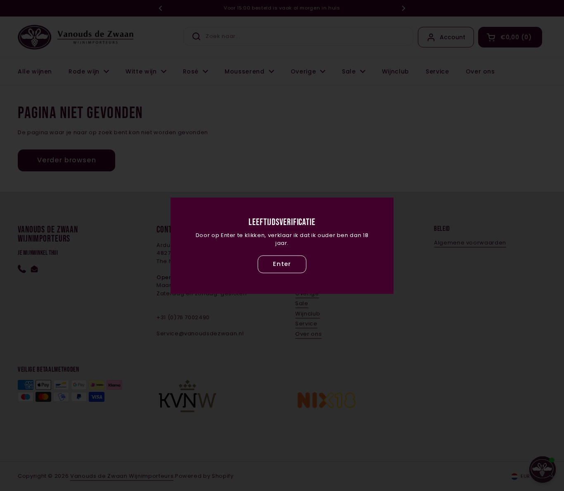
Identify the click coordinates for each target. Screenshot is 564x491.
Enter (282, 264)
